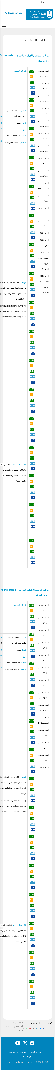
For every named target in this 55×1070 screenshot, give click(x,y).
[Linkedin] (36, 1030)
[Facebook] (43, 1030)
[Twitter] (33, 1030)
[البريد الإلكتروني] (23, 1030)
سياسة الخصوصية (17, 1052)
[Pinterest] (30, 1030)
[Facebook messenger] (40, 1030)
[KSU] (40, 13)
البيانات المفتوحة (14, 13)
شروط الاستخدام (25, 1057)
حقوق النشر (35, 1052)
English (44, 2)
